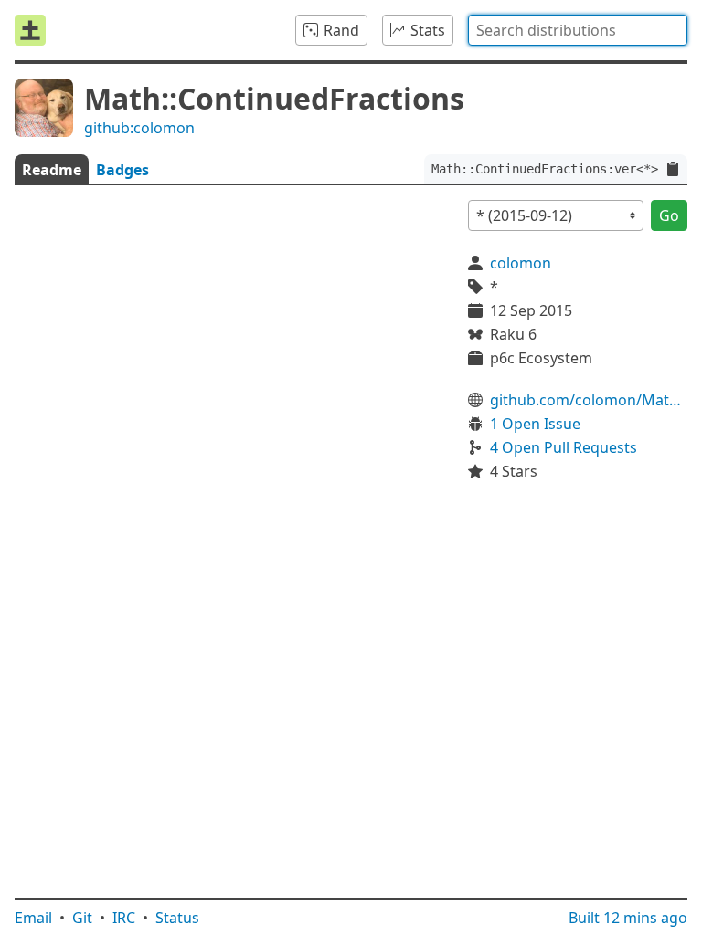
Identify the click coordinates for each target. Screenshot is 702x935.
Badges (122, 170)
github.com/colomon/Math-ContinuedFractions (588, 400)
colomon (520, 263)
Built (628, 918)
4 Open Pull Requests (563, 447)
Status (177, 918)
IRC (123, 918)
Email (33, 918)
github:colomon (139, 128)
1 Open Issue (535, 424)
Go (669, 215)
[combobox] (577, 30)
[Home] (30, 30)
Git (82, 918)
